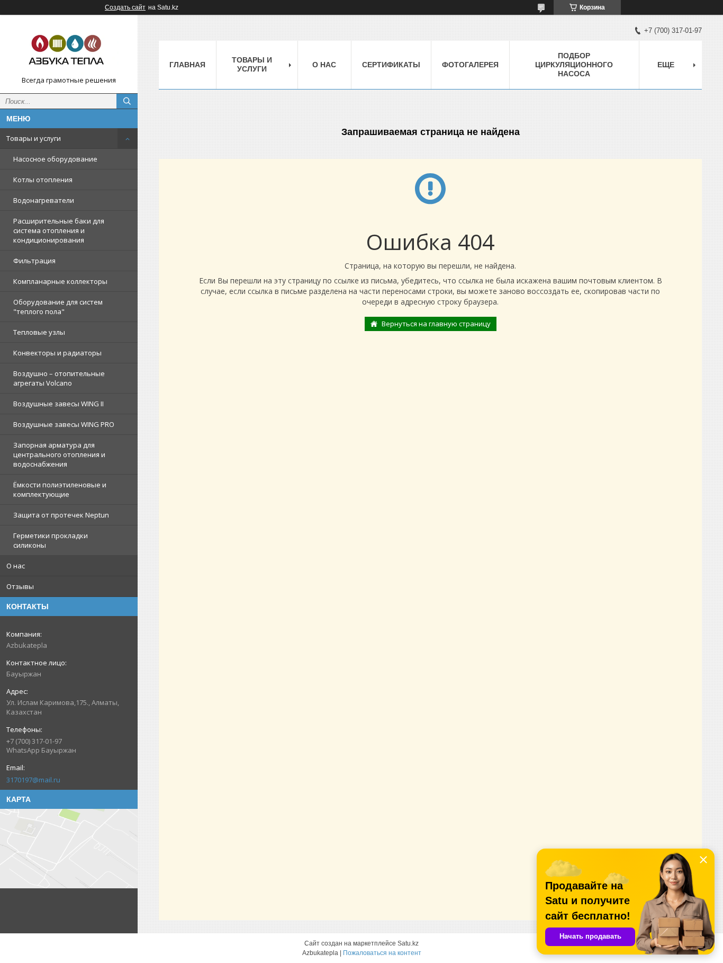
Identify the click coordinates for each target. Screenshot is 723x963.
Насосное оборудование (55, 159)
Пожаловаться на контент (382, 953)
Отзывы (20, 586)
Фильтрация (34, 260)
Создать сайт (125, 7)
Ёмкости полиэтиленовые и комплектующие (59, 489)
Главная (187, 64)
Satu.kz (408, 943)
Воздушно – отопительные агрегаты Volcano (59, 378)
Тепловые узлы (39, 332)
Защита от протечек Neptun (61, 515)
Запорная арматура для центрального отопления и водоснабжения (59, 454)
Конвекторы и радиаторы (57, 353)
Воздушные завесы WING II (58, 403)
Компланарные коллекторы (60, 281)
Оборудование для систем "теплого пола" (58, 306)
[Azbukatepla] (69, 49)
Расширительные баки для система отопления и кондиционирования (58, 230)
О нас (15, 565)
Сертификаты (391, 64)
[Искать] (127, 101)
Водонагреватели (43, 200)
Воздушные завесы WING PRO (63, 424)
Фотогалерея (470, 64)
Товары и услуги (33, 138)
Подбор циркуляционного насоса (574, 64)
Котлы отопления (43, 179)
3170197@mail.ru (33, 779)
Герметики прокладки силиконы (50, 540)
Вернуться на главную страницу (436, 323)
